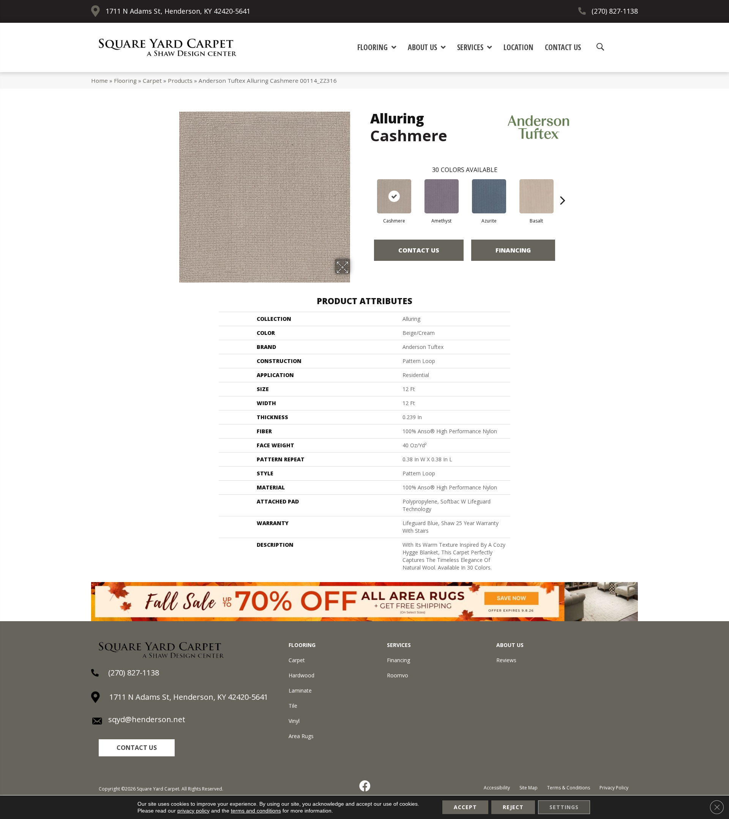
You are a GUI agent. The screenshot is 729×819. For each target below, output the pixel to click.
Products (180, 80)
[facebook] (365, 786)
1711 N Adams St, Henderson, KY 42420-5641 (178, 11)
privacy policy (193, 811)
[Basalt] (536, 196)
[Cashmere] (394, 196)
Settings (564, 807)
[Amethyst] (442, 196)
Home (99, 80)
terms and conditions (256, 811)
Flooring (125, 80)
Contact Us (418, 250)
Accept (465, 807)
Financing (513, 250)
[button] (137, 747)
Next (562, 189)
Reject (513, 807)
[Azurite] (489, 196)
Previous (366, 189)
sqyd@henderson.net (146, 719)
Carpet (152, 80)
